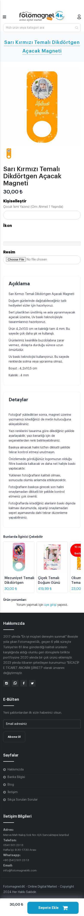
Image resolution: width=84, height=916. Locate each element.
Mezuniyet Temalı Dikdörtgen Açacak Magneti (19, 582)
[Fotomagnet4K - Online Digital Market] (42, 15)
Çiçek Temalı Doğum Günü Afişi (49, 582)
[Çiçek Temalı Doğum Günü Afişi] (52, 557)
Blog (11, 784)
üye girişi (50, 604)
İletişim (13, 792)
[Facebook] (23, 683)
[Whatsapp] (15, 683)
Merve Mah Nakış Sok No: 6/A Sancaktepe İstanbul (36, 835)
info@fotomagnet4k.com (20, 870)
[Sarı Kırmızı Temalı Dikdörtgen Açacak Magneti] (42, 107)
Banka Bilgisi (16, 777)
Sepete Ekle (48, 908)
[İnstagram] (6, 683)
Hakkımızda (16, 769)
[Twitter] (32, 683)
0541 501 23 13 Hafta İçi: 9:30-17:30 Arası (19, 847)
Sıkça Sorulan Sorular (23, 799)
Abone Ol (14, 736)
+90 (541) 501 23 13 (16, 860)
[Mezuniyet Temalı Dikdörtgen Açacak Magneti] (18, 557)
